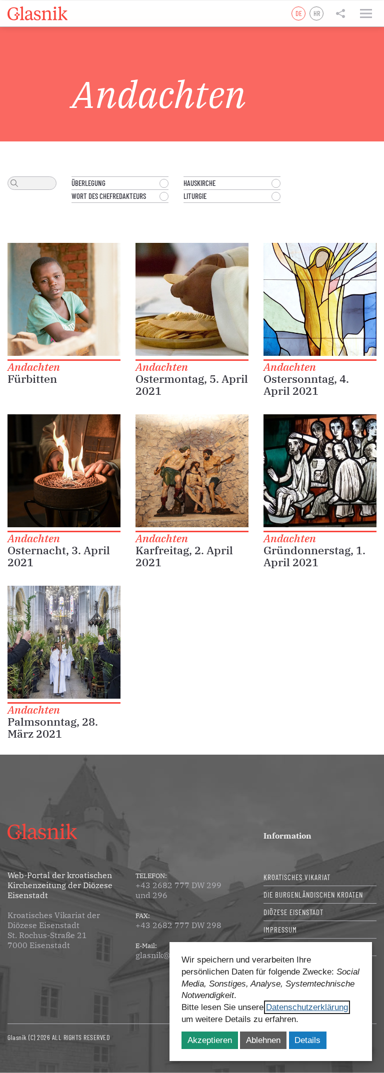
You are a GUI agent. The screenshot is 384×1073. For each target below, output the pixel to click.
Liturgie (195, 195)
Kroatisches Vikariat (297, 877)
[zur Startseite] (38, 13)
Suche (14, 183)
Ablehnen (263, 1040)
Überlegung (89, 182)
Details (307, 1040)
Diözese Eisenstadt (294, 912)
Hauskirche (200, 182)
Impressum (280, 929)
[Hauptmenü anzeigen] (366, 13)
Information (288, 836)
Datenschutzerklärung (307, 1007)
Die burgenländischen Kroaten (313, 894)
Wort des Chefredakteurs (109, 195)
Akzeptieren (210, 1040)
